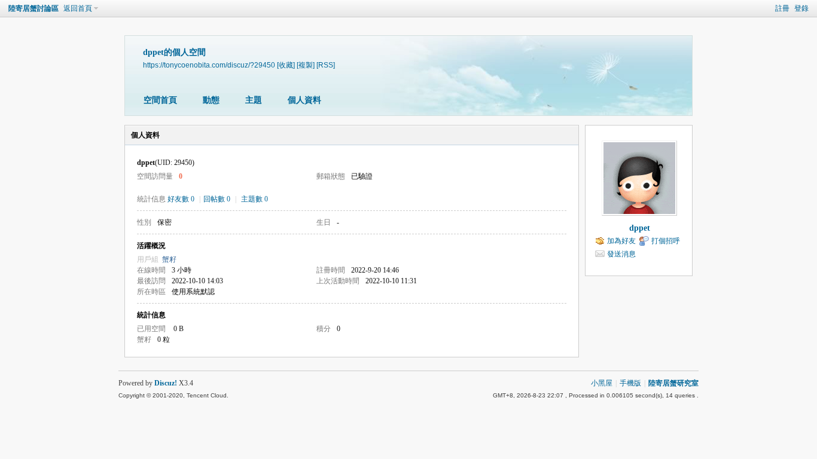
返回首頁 (77, 8)
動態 (211, 100)
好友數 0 (180, 199)
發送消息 (621, 254)
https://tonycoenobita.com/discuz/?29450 (209, 65)
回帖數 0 (216, 199)
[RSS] (325, 65)
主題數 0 (254, 199)
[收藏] (286, 65)
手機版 (630, 383)
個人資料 (304, 100)
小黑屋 (601, 383)
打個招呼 (665, 241)
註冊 (782, 8)
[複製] (306, 65)
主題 (253, 100)
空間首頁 (160, 100)
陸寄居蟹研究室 (673, 383)
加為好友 (621, 241)
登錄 (801, 8)
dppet (639, 228)
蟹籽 (169, 259)
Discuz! (165, 383)
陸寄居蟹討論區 (33, 8)
